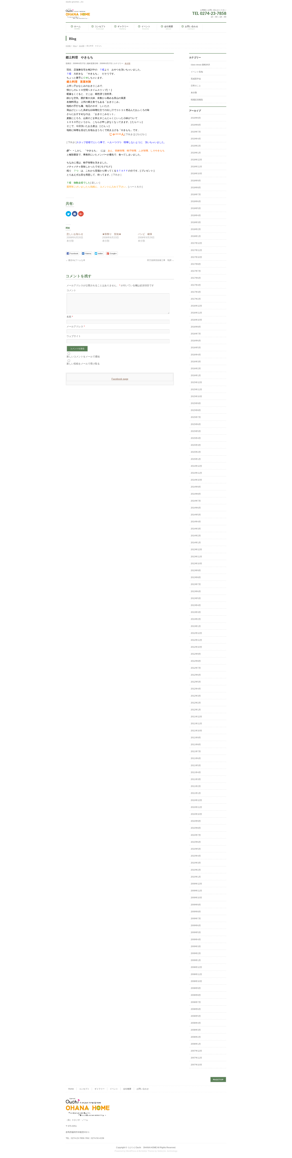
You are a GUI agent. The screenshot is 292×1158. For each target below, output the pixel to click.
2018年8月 (196, 187)
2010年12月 (196, 800)
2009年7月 (196, 918)
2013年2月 (196, 619)
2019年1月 (196, 153)
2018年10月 (196, 173)
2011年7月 (196, 751)
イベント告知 (197, 72)
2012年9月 (196, 654)
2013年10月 (196, 563)
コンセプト (84, 1089)
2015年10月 (196, 396)
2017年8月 (196, 264)
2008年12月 (196, 967)
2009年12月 (196, 884)
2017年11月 (196, 250)
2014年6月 (196, 508)
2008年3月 (196, 1030)
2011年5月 (196, 765)
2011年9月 (196, 737)
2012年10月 (196, 647)
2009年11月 (196, 890)
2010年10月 (196, 814)
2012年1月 (196, 710)
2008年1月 (196, 1044)
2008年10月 (196, 981)
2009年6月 (196, 925)
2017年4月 (196, 285)
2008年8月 (196, 995)
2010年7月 (196, 835)
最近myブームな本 (75, 260)
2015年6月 (196, 424)
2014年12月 (196, 466)
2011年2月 (196, 786)
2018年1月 (196, 236)
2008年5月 (196, 1016)
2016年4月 (196, 355)
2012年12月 (196, 633)
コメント (71, 290)
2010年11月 (196, 807)
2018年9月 (196, 180)
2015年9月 (196, 403)
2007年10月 (196, 1065)
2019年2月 (196, 146)
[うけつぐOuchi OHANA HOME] (78, 15)
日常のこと (196, 85)
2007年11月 (196, 1058)
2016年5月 (196, 347)
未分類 (127, 63)
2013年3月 (196, 612)
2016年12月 (196, 306)
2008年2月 (196, 1037)
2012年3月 (196, 696)
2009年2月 (196, 953)
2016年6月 (196, 340)
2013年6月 (196, 591)
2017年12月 (196, 243)
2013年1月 (196, 626)
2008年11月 (196, 974)
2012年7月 (196, 668)
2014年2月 (196, 535)
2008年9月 (196, 988)
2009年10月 (196, 897)
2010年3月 (196, 863)
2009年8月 (196, 911)
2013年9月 (196, 570)
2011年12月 (196, 716)
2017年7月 (196, 271)
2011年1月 (196, 793)
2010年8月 (196, 828)
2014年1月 (196, 542)
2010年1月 (196, 877)
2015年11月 (196, 389)
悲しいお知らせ (75, 234)
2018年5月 (196, 208)
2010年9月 (196, 821)
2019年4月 (196, 139)
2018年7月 (196, 194)
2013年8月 (196, 577)
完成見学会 (196, 79)
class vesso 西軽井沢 (200, 65)
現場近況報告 (197, 100)
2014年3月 (196, 529)
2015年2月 (196, 452)
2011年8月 (196, 744)
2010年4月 (196, 856)
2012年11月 (196, 640)
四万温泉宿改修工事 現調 (160, 260)
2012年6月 (196, 675)
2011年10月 (196, 730)
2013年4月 (196, 605)
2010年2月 (196, 870)
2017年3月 (196, 292)
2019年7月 (196, 132)
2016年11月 (196, 313)
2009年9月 (196, 905)
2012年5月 (196, 682)
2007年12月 (196, 1051)
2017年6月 (196, 278)
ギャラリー (99, 1089)
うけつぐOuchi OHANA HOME (142, 1147)
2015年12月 (196, 382)
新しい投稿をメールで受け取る (83, 363)
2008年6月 (196, 1009)
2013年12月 (196, 549)
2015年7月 (196, 417)
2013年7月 (196, 584)
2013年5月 (196, 598)
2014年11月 (196, 473)
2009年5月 (196, 932)
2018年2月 (196, 229)
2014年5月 (196, 515)
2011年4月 (196, 772)
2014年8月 (196, 494)
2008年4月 (196, 1023)
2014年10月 (196, 480)
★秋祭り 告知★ (111, 234)
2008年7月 (196, 1002)
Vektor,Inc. (162, 1151)
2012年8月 (196, 661)
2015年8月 (196, 410)
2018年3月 (196, 222)
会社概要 (127, 1089)
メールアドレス (76, 326)
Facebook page (120, 378)
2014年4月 (196, 521)
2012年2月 (196, 703)
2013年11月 (196, 556)
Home (71, 1089)
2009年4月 (196, 939)
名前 (70, 316)
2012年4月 (196, 689)
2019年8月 (196, 125)
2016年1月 (196, 375)
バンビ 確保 (145, 234)
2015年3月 (196, 445)
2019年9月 (196, 118)
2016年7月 (196, 334)
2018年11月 (196, 166)
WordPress (131, 1151)
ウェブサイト (74, 336)
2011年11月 (196, 723)
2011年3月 (196, 779)
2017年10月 (196, 257)
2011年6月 (196, 758)
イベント (114, 1089)
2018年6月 (196, 201)
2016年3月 (196, 361)
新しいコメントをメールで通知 (83, 356)
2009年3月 (196, 946)
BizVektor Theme (146, 1151)
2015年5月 (196, 431)
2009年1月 (196, 960)
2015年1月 (196, 459)
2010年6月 (196, 842)
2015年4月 (196, 438)
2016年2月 (196, 368)
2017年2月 (196, 299)
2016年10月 (196, 320)
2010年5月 (196, 849)
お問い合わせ (143, 1089)
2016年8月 (196, 327)
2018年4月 (196, 215)
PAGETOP (218, 1079)
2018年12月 (196, 160)
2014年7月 (196, 501)
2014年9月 (196, 487)
